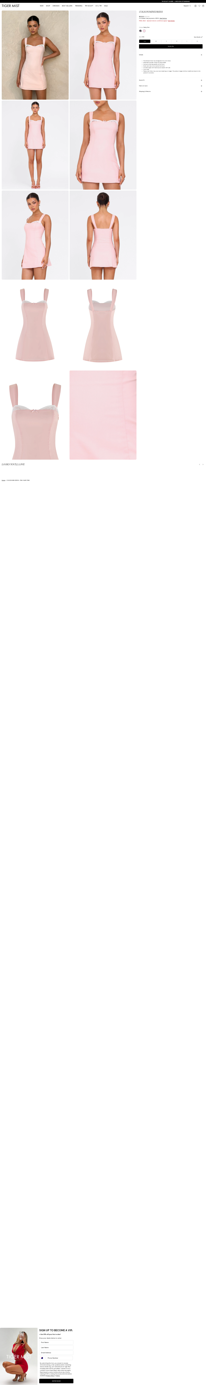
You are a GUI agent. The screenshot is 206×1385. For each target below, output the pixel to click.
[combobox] (43, 1358)
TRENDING (78, 6)
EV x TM (98, 6)
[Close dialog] (72, 1331)
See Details (171, 21)
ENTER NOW (56, 1381)
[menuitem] (41, 6)
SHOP (48, 6)
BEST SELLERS (67, 6)
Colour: (144, 27)
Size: (141, 37)
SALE (106, 6)
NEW (41, 6)
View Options (163, 18)
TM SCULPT (89, 6)
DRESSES (56, 6)
